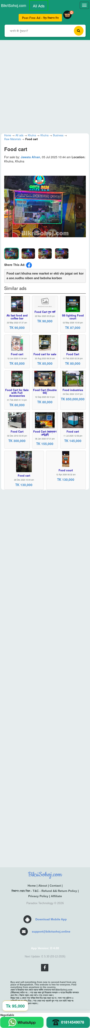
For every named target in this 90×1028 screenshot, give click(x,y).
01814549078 (72, 1022)
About (42, 885)
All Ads (39, 5)
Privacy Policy (38, 896)
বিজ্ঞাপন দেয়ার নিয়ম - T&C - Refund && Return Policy (44, 891)
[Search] (79, 31)
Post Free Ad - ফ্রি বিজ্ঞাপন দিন (40, 18)
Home (32, 885)
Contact (55, 885)
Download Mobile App (51, 919)
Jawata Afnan (30, 157)
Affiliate (56, 896)
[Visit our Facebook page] (44, 967)
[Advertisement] (45, 85)
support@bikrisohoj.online (51, 931)
